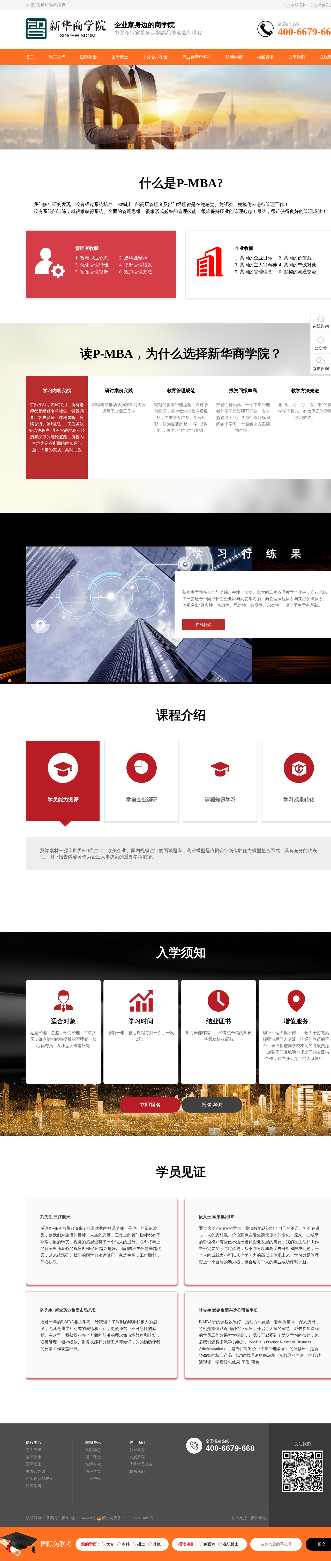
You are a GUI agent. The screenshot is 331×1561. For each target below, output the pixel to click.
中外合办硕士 (155, 57)
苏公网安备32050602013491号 (127, 1518)
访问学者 (234, 57)
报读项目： (188, 1544)
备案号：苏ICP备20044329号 (71, 1518)
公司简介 (137, 1450)
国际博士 (119, 57)
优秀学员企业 (141, 1464)
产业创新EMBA (196, 57)
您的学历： (91, 1544)
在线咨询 (320, 326)
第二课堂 (93, 1457)
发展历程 (137, 1457)
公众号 (320, 348)
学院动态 (93, 1450)
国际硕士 (88, 57)
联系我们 (137, 1471)
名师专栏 (93, 1464)
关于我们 (296, 57)
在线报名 (298, 5)
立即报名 (150, 1105)
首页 (30, 57)
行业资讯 (93, 1479)
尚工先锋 (57, 57)
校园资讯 (265, 57)
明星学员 (93, 1471)
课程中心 (33, 1442)
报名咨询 (212, 1105)
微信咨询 (320, 368)
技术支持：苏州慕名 (248, 1518)
